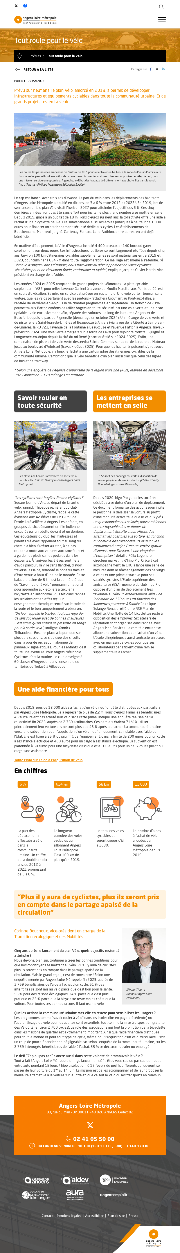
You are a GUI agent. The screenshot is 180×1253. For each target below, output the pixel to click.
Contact (47, 1216)
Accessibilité (94, 1216)
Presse (133, 1216)
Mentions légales (69, 1216)
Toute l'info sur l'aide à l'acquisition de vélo (48, 760)
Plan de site (116, 1216)
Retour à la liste (38, 69)
